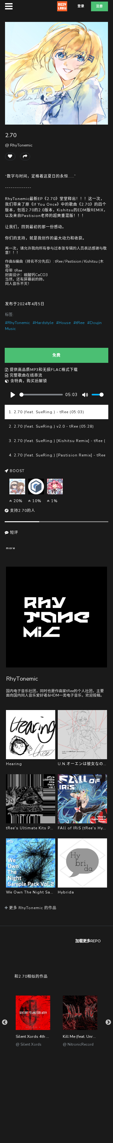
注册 (99, 6)
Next (108, 1022)
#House (63, 323)
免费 (56, 355)
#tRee (78, 323)
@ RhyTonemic (18, 145)
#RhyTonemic (17, 323)
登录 (81, 6)
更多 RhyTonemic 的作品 (32, 907)
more (10, 548)
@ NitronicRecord (78, 1044)
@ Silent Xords (28, 1044)
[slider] (41, 395)
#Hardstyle (43, 323)
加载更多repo (88, 941)
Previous (5, 1022)
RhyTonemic (22, 678)
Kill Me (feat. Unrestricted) (86, 1036)
